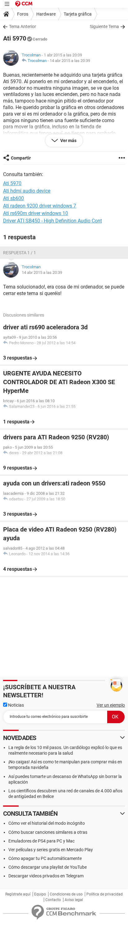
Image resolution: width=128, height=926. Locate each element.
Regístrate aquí (17, 894)
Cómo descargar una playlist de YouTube (47, 867)
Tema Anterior (22, 26)
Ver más (67, 140)
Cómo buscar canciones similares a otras (47, 832)
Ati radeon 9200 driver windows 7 (39, 206)
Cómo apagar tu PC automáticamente (45, 858)
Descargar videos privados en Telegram (46, 875)
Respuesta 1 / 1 (19, 252)
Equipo (40, 894)
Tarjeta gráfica (78, 14)
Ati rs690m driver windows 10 (35, 213)
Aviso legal (74, 900)
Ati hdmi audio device (26, 191)
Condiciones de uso (66, 894)
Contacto (53, 900)
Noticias (15, 705)
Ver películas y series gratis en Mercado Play (50, 849)
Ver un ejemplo (111, 705)
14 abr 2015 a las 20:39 (70, 60)
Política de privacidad (104, 894)
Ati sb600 (13, 198)
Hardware (46, 14)
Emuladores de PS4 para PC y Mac (41, 840)
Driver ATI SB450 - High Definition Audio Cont (52, 221)
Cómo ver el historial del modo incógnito (46, 823)
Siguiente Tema (104, 26)
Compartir (21, 157)
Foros (22, 14)
